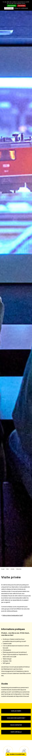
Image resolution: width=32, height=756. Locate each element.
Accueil (2, 569)
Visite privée (18, 569)
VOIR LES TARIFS (16, 711)
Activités (12, 569)
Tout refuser (21, 5)
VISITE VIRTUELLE (16, 732)
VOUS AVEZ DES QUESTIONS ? (16, 718)
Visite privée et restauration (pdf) (12, 615)
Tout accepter (12, 5)
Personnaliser (9, 8)
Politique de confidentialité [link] (21, 8)
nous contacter (16, 725)
